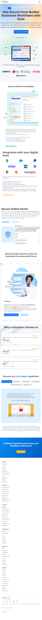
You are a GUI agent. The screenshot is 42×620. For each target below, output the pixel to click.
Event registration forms (12, 137)
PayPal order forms (15, 183)
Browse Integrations (9, 195)
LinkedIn (10, 601)
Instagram (17, 601)
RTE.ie (6, 353)
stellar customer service (10, 427)
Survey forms (9, 141)
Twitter (6, 601)
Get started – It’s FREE (21, 31)
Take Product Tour (12, 146)
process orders (20, 428)
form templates (19, 130)
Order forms (9, 138)
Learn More (6, 221)
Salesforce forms (18, 181)
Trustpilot (12, 366)
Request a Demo (20, 37)
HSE (11, 342)
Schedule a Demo (15, 221)
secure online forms (15, 213)
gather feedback (36, 428)
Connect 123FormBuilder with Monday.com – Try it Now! (23, 8)
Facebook (3, 601)
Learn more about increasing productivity (20, 400)
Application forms (10, 140)
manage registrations (28, 428)
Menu (39, 2)
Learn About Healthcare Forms (11, 314)
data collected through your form (24, 394)
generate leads (6, 428)
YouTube (13, 601)
